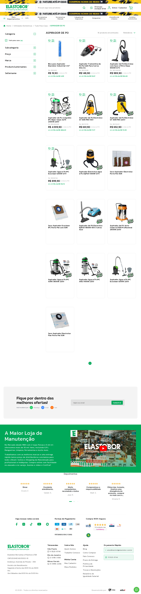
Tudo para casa (16, 40)
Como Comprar (89, 552)
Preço (8, 54)
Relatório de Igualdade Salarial (91, 574)
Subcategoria (11, 47)
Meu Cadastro (70, 563)
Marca (8, 60)
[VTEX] (112, 590)
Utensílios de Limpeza (114, 18)
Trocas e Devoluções (91, 570)
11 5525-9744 (53, 550)
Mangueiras (96, 18)
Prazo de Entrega (90, 560)
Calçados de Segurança (78, 18)
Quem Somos (70, 549)
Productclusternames (16, 66)
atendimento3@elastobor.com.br (119, 550)
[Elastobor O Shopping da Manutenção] (15, 8)
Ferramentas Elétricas (42, 18)
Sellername (10, 73)
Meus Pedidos (70, 567)
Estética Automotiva (132, 18)
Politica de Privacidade (88, 565)
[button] (60, 60)
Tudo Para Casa (41, 25)
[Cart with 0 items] (131, 7)
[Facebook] (16, 525)
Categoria (10, 34)
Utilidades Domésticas (23, 25)
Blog (85, 549)
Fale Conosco (88, 556)
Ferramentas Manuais (60, 18)
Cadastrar (117, 402)
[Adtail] (123, 590)
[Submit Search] (84, 8)
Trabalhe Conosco (72, 552)
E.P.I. (27, 18)
